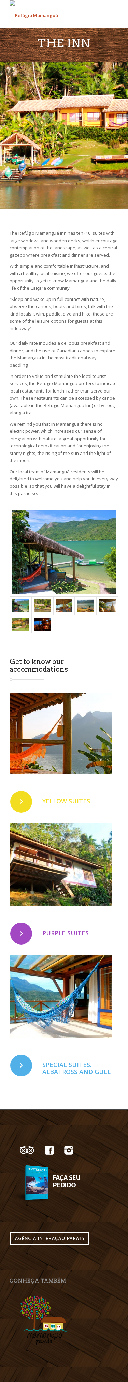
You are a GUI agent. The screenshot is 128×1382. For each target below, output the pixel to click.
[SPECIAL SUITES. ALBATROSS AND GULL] (21, 1065)
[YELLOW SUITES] (21, 802)
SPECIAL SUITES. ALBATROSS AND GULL (76, 1068)
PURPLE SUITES (65, 933)
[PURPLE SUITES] (21, 934)
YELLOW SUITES (66, 801)
